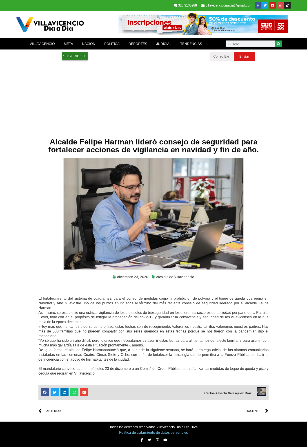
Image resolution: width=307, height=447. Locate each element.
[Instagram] (280, 5)
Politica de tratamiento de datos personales (153, 432)
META (68, 44)
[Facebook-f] (258, 5)
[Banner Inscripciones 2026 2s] (203, 33)
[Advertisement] (153, 96)
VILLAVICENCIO (42, 44)
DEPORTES (138, 44)
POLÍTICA (112, 44)
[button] (45, 392)
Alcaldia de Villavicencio (175, 277)
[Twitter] (265, 5)
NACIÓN (88, 44)
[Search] (278, 43)
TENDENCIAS (191, 44)
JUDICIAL (163, 44)
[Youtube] (272, 5)
